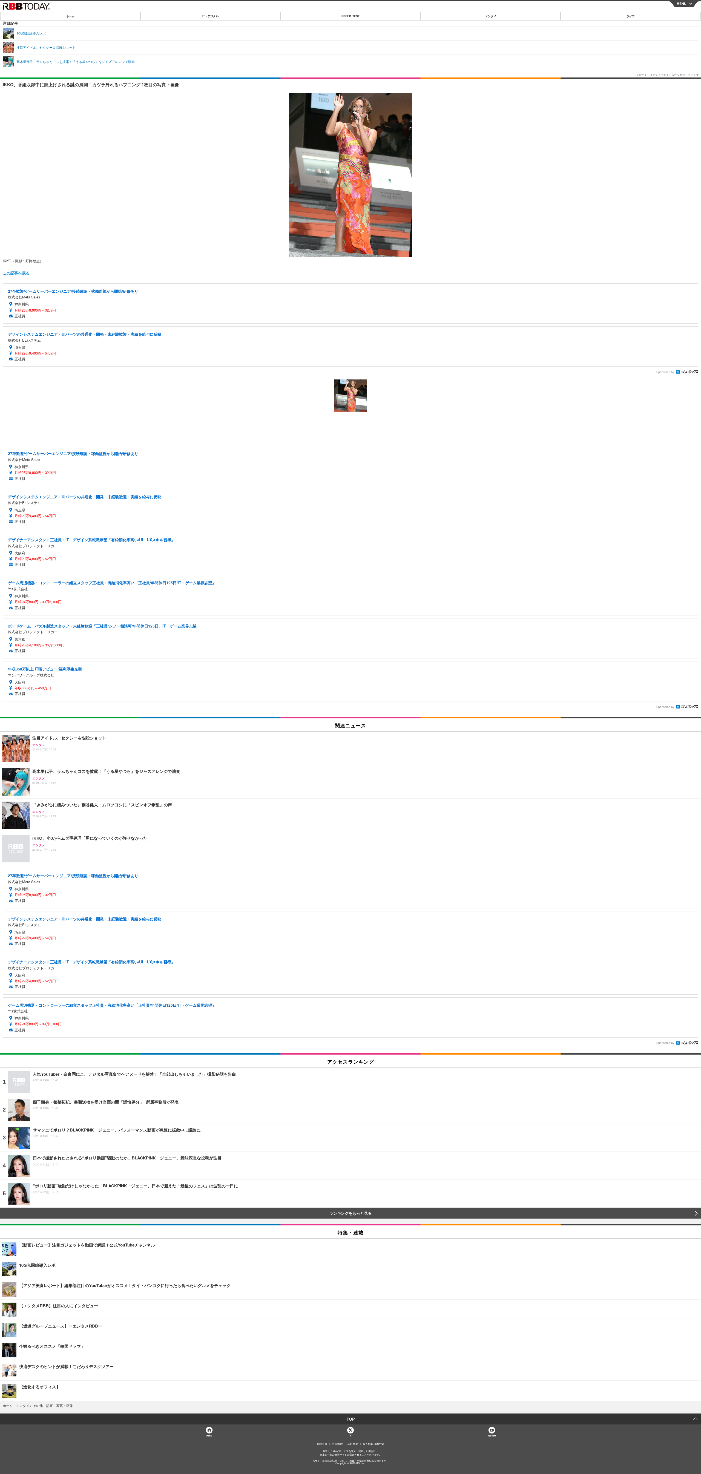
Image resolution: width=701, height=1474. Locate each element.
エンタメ (490, 16)
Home (209, 1435)
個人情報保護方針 (373, 1444)
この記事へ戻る (16, 273)
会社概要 (352, 1444)
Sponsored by (665, 372)
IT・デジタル (210, 16)
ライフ (631, 16)
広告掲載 (337, 1444)
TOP (351, 1419)
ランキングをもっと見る (350, 1213)
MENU (681, 3)
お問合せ (322, 1444)
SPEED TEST (350, 16)
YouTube (492, 1435)
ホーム (70, 16)
